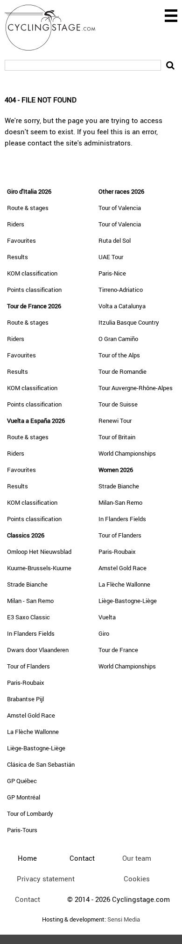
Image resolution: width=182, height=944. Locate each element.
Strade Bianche (27, 584)
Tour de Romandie (122, 371)
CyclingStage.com (56, 28)
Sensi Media (123, 919)
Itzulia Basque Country (128, 322)
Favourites (21, 240)
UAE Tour (110, 257)
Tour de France (118, 650)
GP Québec (22, 781)
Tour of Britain (116, 437)
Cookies (137, 878)
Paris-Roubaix (25, 682)
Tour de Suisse (118, 404)
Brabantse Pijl (25, 699)
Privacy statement (46, 878)
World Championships (127, 453)
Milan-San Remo (120, 502)
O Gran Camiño (118, 338)
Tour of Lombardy (30, 813)
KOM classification (32, 273)
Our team (136, 858)
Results (17, 257)
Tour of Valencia (119, 207)
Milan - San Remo (30, 600)
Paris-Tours (22, 830)
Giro (103, 633)
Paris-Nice (112, 273)
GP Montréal (23, 797)
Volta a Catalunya (122, 306)
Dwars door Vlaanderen (38, 650)
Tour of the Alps (119, 355)
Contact (27, 899)
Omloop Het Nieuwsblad (39, 551)
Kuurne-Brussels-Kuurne (39, 568)
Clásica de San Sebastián (41, 764)
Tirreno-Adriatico (120, 289)
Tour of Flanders (28, 666)
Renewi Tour (115, 420)
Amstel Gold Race (31, 715)
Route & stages (28, 207)
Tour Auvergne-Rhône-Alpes (135, 388)
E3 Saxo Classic (28, 617)
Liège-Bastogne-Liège (36, 748)
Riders (15, 224)
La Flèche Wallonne (33, 731)
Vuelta (107, 617)
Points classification (34, 289)
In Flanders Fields (31, 633)
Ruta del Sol (114, 240)
